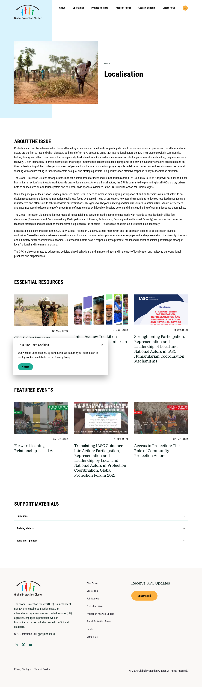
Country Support (146, 7)
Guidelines (22, 516)
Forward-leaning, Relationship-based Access (38, 448)
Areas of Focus (123, 7)
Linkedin (16, 645)
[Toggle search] (185, 8)
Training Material (25, 528)
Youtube (31, 645)
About (62, 7)
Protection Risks (99, 7)
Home (107, 63)
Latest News (169, 7)
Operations (78, 7)
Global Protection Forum (98, 621)
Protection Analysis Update (100, 613)
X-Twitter (24, 645)
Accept (25, 366)
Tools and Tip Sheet (27, 540)
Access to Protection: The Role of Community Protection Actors (157, 451)
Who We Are (92, 583)
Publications (92, 598)
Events (89, 629)
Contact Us (92, 636)
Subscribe (143, 595)
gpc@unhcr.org (46, 634)
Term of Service (42, 669)
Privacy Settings (22, 669)
